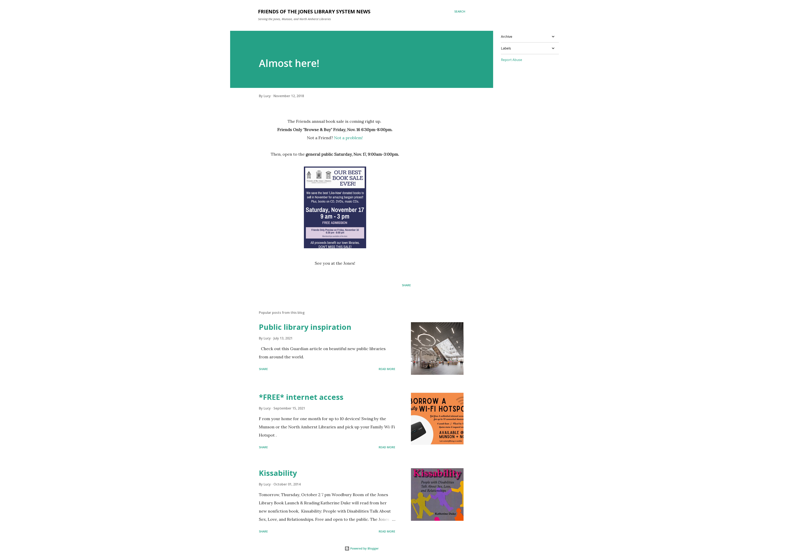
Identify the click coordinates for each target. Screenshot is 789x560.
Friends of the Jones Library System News (314, 11)
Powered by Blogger (364, 548)
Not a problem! (348, 137)
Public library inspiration (305, 327)
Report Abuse (511, 59)
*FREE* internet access (301, 397)
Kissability (278, 473)
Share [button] (406, 285)
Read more (387, 369)
